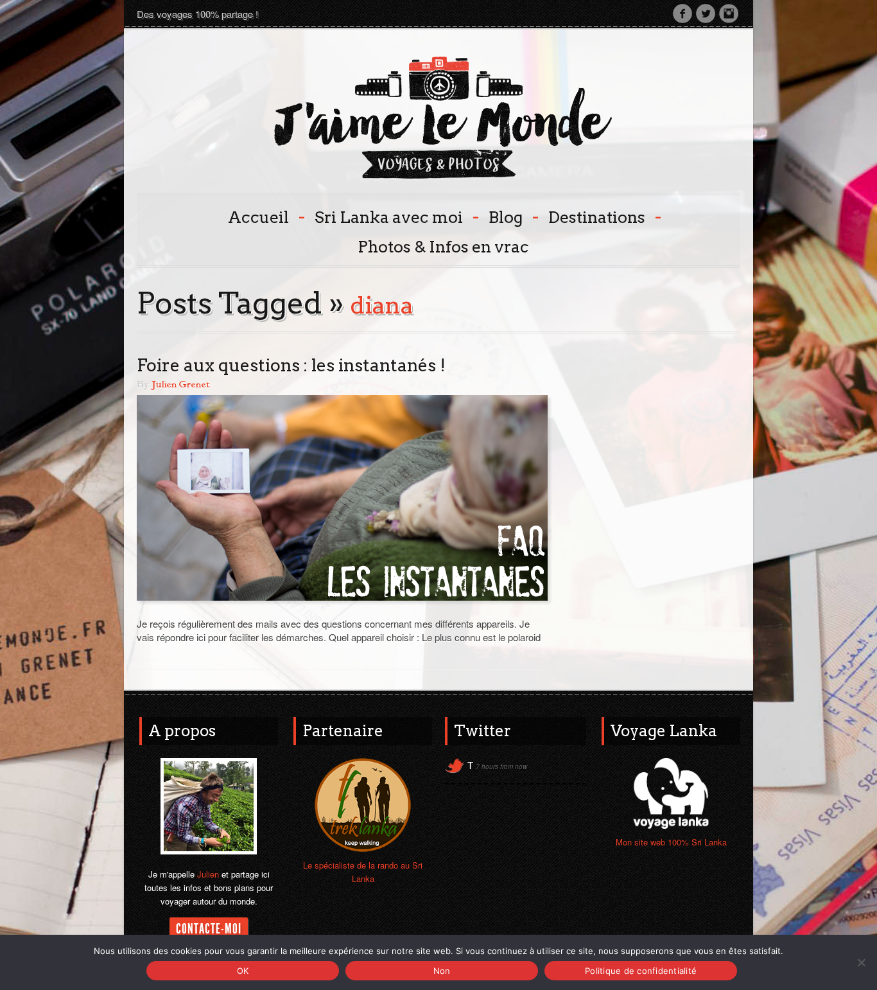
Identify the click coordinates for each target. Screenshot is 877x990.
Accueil (265, 216)
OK (243, 971)
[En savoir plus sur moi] (209, 805)
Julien (208, 874)
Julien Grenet (180, 385)
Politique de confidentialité (641, 971)
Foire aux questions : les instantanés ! (291, 365)
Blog (512, 216)
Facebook (682, 13)
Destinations (603, 216)
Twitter (705, 13)
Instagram (728, 13)
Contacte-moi (208, 929)
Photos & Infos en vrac (443, 246)
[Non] (861, 962)
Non (442, 971)
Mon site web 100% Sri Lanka (671, 842)
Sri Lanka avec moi (395, 216)
